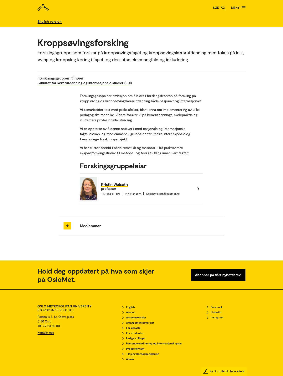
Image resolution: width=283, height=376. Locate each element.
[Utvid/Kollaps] (67, 225)
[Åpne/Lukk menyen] (243, 7)
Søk (216, 7)
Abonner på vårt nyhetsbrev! (218, 275)
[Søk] (223, 8)
